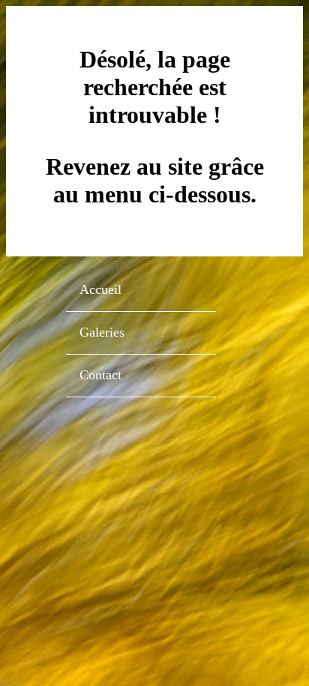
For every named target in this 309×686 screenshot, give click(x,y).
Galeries (102, 332)
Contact (101, 374)
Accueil (101, 289)
